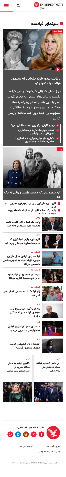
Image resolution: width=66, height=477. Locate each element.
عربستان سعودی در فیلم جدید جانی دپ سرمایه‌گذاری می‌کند (24, 276)
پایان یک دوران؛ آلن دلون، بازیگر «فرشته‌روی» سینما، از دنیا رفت (32, 212)
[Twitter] (34, 434)
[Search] (18, 6)
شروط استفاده (53, 446)
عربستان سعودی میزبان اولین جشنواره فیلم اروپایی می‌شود (24, 328)
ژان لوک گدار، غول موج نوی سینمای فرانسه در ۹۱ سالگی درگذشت (25, 313)
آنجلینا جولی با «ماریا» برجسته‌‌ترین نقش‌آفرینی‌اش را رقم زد (36, 131)
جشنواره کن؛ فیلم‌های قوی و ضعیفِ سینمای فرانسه (24, 346)
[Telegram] (18, 434)
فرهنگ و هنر (57, 31)
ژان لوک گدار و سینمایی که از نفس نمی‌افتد (21, 293)
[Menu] (6, 6)
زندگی (60, 149)
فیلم (38, 304)
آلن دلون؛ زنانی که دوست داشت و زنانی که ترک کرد (32, 195)
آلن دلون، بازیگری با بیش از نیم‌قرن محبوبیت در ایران (30, 205)
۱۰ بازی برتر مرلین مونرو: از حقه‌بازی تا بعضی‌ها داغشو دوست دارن (34, 140)
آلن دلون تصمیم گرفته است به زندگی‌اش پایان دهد (48, 367)
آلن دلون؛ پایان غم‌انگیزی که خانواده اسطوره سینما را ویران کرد (22, 241)
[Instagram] (26, 434)
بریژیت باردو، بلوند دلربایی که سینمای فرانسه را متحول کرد (36, 81)
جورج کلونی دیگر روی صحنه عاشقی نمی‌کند (31, 125)
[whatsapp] (10, 434)
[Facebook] (41, 434)
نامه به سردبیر (26, 446)
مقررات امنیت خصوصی (49, 452)
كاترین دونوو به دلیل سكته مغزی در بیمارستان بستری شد (18, 367)
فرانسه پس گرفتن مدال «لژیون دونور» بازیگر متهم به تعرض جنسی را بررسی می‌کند (21, 260)
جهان (58, 358)
